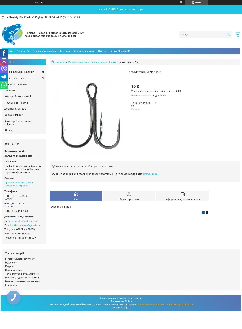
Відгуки (102, 50)
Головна (8, 50)
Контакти (65, 50)
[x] (207, 213)
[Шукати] (228, 34)
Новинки (9, 90)
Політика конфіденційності (179, 304)
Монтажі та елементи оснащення (87, 61)
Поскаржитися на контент (151, 304)
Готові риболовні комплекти (20, 259)
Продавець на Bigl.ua (121, 301)
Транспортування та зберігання (22, 274)
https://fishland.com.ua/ (25, 221)
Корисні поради (13, 114)
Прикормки (11, 285)
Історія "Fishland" (120, 50)
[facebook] (203, 213)
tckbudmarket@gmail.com (26, 225)
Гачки (112, 61)
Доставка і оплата (84, 50)
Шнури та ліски (13, 270)
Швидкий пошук (14, 77)
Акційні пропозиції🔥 (45, 50)
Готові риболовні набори (19, 71)
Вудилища (11, 262)
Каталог (21, 50)
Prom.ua (138, 298)
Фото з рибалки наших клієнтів (18, 123)
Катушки (9, 266)
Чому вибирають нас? (17, 96)
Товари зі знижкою (15, 83)
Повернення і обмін (16, 102)
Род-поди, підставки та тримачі (22, 277)
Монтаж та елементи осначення (22, 281)
